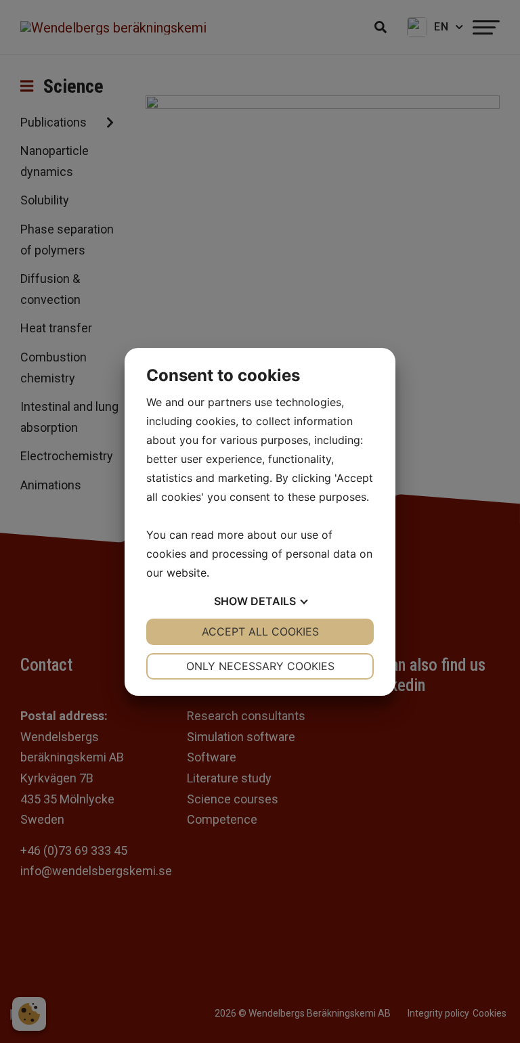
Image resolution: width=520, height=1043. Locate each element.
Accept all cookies (260, 631)
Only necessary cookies (260, 666)
